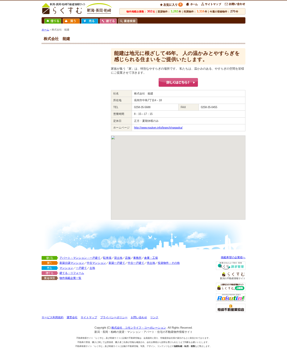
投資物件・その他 (169, 262)
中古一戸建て (136, 262)
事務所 (137, 257)
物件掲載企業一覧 (70, 278)
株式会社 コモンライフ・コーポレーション (138, 327)
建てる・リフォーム (71, 273)
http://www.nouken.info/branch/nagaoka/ (158, 127)
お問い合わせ (139, 317)
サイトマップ (89, 317)
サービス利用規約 (52, 317)
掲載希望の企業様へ (233, 257)
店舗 (127, 257)
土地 (92, 267)
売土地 (151, 262)
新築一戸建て (117, 262)
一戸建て (81, 267)
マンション (66, 267)
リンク (154, 317)
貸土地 (118, 257)
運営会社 (72, 317)
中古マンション (96, 262)
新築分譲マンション (71, 262)
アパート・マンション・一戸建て (79, 257)
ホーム (45, 29)
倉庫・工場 (151, 257)
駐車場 (107, 257)
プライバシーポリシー (114, 317)
